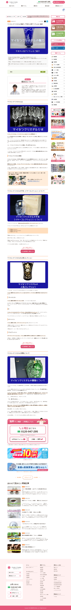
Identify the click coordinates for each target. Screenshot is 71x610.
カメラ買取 (42, 578)
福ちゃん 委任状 (56, 588)
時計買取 (41, 590)
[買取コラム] (58, 179)
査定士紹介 (56, 571)
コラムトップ (27, 477)
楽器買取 (41, 581)
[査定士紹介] (58, 112)
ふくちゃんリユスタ (57, 590)
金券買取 (41, 596)
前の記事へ (19, 477)
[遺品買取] (58, 146)
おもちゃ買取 (42, 580)
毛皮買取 (41, 592)
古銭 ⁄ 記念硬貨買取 (43, 574)
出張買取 (27, 573)
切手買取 (41, 583)
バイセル (55, 596)
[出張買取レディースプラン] (58, 124)
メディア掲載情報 (57, 586)
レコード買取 (42, 576)
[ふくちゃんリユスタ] (58, 168)
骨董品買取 (42, 585)
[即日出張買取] (58, 135)
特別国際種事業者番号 (58, 582)
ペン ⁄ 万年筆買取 (43, 598)
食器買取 (41, 569)
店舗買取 (27, 577)
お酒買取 (41, 587)
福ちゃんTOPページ (29, 567)
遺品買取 (27, 582)
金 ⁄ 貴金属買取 (42, 589)
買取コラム (56, 567)
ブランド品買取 (42, 572)
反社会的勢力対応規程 (58, 584)
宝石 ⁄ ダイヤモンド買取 (44, 594)
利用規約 (55, 579)
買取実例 (55, 569)
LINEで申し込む (29, 584)
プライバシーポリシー (58, 581)
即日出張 (27, 581)
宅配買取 (27, 575)
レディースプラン (29, 579)
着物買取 (41, 567)
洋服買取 (41, 571)
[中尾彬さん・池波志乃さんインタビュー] (58, 157)
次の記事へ (36, 477)
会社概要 (55, 577)
